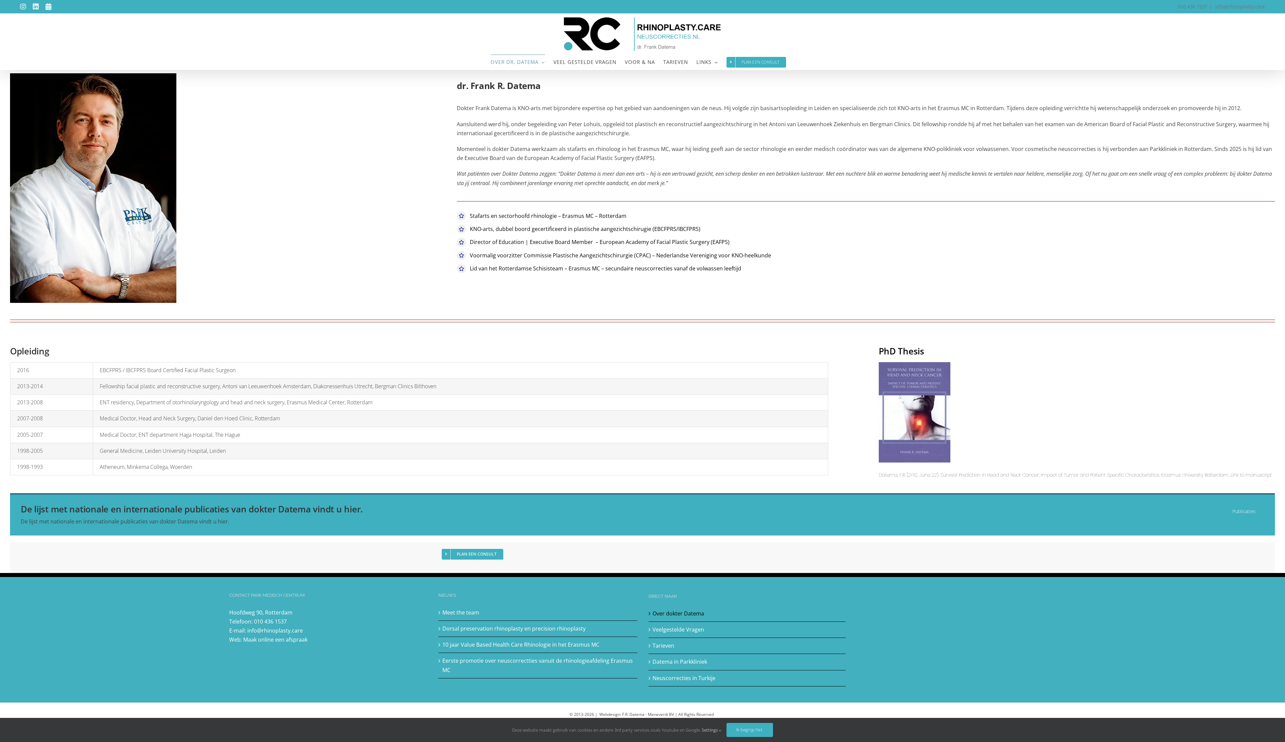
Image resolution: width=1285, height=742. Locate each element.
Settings (710, 730)
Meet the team (460, 612)
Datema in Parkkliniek (680, 661)
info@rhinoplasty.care (1239, 6)
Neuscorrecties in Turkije (684, 678)
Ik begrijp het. (749, 730)
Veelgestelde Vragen (678, 629)
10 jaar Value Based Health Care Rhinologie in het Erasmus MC (520, 644)
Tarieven (663, 645)
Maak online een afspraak (275, 639)
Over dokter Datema (678, 613)
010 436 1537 (270, 621)
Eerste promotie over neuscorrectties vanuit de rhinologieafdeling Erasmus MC (537, 665)
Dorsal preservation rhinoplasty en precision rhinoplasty (514, 628)
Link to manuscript (1251, 475)
